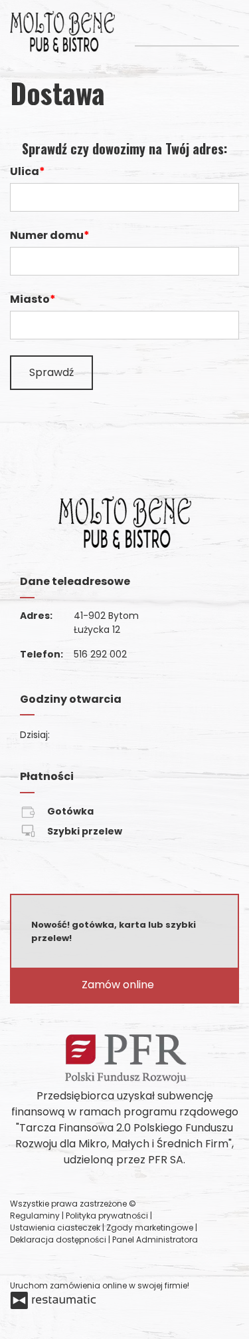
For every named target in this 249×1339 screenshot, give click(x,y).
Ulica (24, 171)
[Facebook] (22, 1263)
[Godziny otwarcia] (104, 735)
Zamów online (119, 984)
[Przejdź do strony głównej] (62, 32)
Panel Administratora (155, 1239)
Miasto (30, 299)
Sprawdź (51, 372)
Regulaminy (36, 1215)
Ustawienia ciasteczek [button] (56, 1227)
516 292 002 (100, 654)
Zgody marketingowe (150, 1227)
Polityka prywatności (108, 1215)
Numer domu (47, 235)
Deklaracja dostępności (59, 1239)
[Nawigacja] (227, 26)
